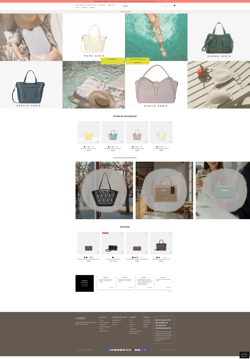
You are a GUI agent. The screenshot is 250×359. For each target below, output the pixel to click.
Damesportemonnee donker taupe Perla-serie (137, 259)
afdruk (130, 326)
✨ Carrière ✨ (132, 324)
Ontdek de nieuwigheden (125, 116)
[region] (134, 282)
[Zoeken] (163, 6)
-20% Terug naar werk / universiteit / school (86, 5)
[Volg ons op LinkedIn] (172, 350)
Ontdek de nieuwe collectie (158, 61)
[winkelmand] (173, 6)
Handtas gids (102, 324)
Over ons (101, 320)
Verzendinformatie (116, 320)
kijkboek (101, 329)
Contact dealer (147, 322)
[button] (95, 282)
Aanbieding (92, 7)
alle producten (111, 5)
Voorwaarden (132, 329)
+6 (165, 257)
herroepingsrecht (133, 333)
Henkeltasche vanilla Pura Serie (161, 148)
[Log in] (166, 6)
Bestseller (125, 226)
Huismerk (145, 326)
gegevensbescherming (135, 331)
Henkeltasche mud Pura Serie (137, 148)
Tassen (77, 7)
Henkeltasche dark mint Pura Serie (113, 148)
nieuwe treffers (102, 5)
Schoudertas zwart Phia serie (113, 259)
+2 (117, 146)
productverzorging (103, 322)
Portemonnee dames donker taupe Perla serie (89, 259)
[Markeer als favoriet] (97, 122)
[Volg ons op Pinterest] (169, 350)
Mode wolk (146, 324)
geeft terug (115, 322)
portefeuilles (84, 7)
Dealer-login (146, 320)
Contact (114, 324)
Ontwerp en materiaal (104, 326)
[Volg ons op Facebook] (162, 350)
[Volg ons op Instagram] (165, 350)
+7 (141, 257)
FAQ (130, 320)
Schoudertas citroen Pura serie (88, 148)
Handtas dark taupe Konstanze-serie (161, 259)
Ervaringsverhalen (103, 331)
